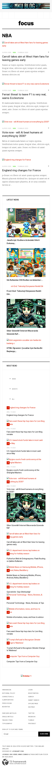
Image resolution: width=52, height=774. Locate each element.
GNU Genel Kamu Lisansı (18, 754)
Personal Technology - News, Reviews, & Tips (25, 603)
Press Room (7, 703)
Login (30, 690)
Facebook (31, 717)
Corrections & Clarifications (8, 698)
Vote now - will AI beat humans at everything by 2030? (22, 134)
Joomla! (5, 754)
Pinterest (32, 723)
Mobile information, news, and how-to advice (25, 617)
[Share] (40, 15)
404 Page (31, 707)
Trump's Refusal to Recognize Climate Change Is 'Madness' (26, 649)
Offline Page (33, 703)
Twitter (31, 713)
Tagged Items (7, 720)
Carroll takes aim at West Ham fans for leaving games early (25, 58)
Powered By (14, 762)
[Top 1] (26, 6)
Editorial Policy (8, 693)
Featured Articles (9, 713)
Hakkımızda (6, 690)
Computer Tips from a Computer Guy (22, 661)
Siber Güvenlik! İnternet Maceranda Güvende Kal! (25, 526)
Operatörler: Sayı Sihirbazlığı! (18, 592)
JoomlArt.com (18, 751)
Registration (33, 693)
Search (31, 697)
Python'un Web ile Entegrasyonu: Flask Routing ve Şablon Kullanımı (26, 560)
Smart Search (33, 700)
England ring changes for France (21, 170)
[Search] (46, 15)
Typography (7, 723)
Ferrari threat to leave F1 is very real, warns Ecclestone (24, 96)
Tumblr (31, 720)
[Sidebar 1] (26, 676)
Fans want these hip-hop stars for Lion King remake (24, 433)
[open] (5, 15)
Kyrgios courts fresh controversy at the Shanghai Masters (23, 471)
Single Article (7, 717)
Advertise (6, 707)
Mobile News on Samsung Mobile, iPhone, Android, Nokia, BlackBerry (24, 576)
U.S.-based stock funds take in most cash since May (24, 452)
